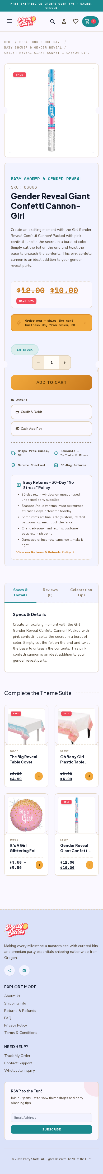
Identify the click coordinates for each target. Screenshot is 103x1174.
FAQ (7, 1018)
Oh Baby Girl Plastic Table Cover (72, 761)
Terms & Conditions (20, 1032)
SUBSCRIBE (51, 1129)
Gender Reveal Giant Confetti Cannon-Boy (74, 850)
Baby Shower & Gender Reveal (33, 47)
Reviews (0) (50, 592)
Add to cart (51, 382)
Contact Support (18, 1063)
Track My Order (17, 1055)
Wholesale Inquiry (19, 1070)
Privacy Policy (15, 1025)
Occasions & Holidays (40, 42)
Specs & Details (20, 592)
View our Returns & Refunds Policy (46, 552)
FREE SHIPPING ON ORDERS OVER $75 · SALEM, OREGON (51, 6)
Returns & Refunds (20, 1010)
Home (8, 42)
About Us (12, 996)
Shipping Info (15, 1003)
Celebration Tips (81, 592)
